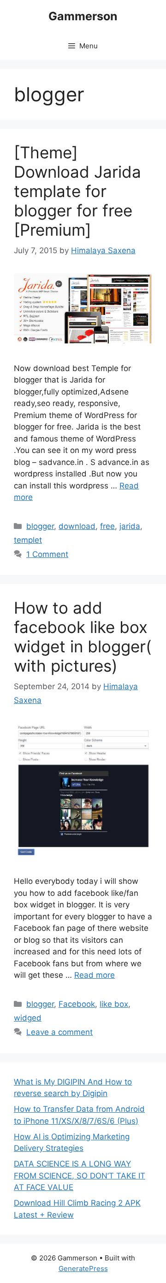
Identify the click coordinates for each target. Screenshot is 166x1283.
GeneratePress (83, 1268)
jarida (129, 526)
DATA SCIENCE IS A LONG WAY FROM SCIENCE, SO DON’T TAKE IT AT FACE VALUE (79, 1175)
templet (28, 540)
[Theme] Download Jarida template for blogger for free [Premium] (77, 191)
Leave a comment (59, 1032)
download (77, 526)
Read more (94, 975)
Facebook (77, 1004)
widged (28, 1017)
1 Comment (47, 554)
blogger (40, 526)
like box (114, 1004)
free (107, 526)
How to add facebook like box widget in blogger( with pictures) (83, 636)
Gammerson (83, 16)
